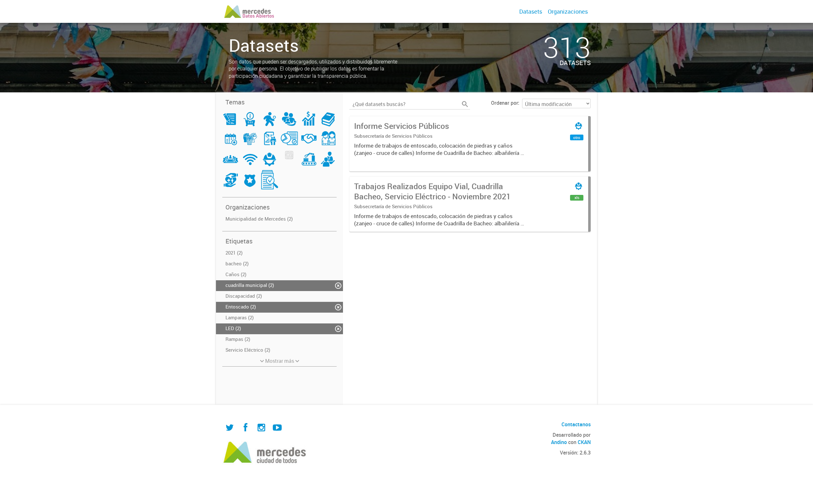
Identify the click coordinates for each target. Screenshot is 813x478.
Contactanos (576, 424)
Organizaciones (568, 11)
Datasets (530, 11)
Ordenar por (504, 103)
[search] (465, 104)
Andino (559, 442)
